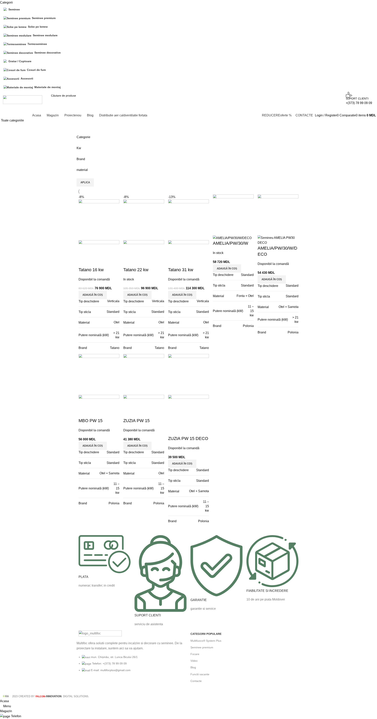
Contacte (196, 681)
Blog (193, 667)
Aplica (85, 182)
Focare (194, 654)
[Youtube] (105, 685)
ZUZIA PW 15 (136, 420)
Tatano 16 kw (91, 269)
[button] (93, 295)
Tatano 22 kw (135, 269)
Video (194, 660)
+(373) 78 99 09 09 (359, 103)
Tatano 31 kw (180, 269)
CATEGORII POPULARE (205, 633)
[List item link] (133, 665)
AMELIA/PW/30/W (230, 243)
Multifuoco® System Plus (205, 640)
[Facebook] (83, 685)
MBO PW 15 (90, 420)
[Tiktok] (115, 685)
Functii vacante (199, 674)
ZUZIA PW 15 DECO (188, 438)
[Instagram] (94, 685)
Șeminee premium (201, 647)
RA (6, 696)
